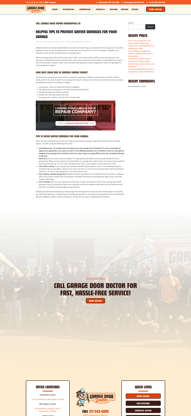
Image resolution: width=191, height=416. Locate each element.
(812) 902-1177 (139, 2)
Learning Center (143, 410)
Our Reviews (143, 403)
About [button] (55, 9)
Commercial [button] (85, 9)
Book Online (155, 9)
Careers (124, 9)
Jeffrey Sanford (47, 41)
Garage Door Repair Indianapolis (81, 41)
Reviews (114, 9)
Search (131, 23)
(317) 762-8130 (159, 2)
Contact (135, 9)
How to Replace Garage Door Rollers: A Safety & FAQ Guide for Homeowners (140, 53)
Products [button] (100, 9)
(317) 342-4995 (113, 2)
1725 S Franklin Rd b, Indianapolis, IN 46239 (48, 399)
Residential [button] (68, 9)
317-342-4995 (99, 411)
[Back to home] (36, 9)
